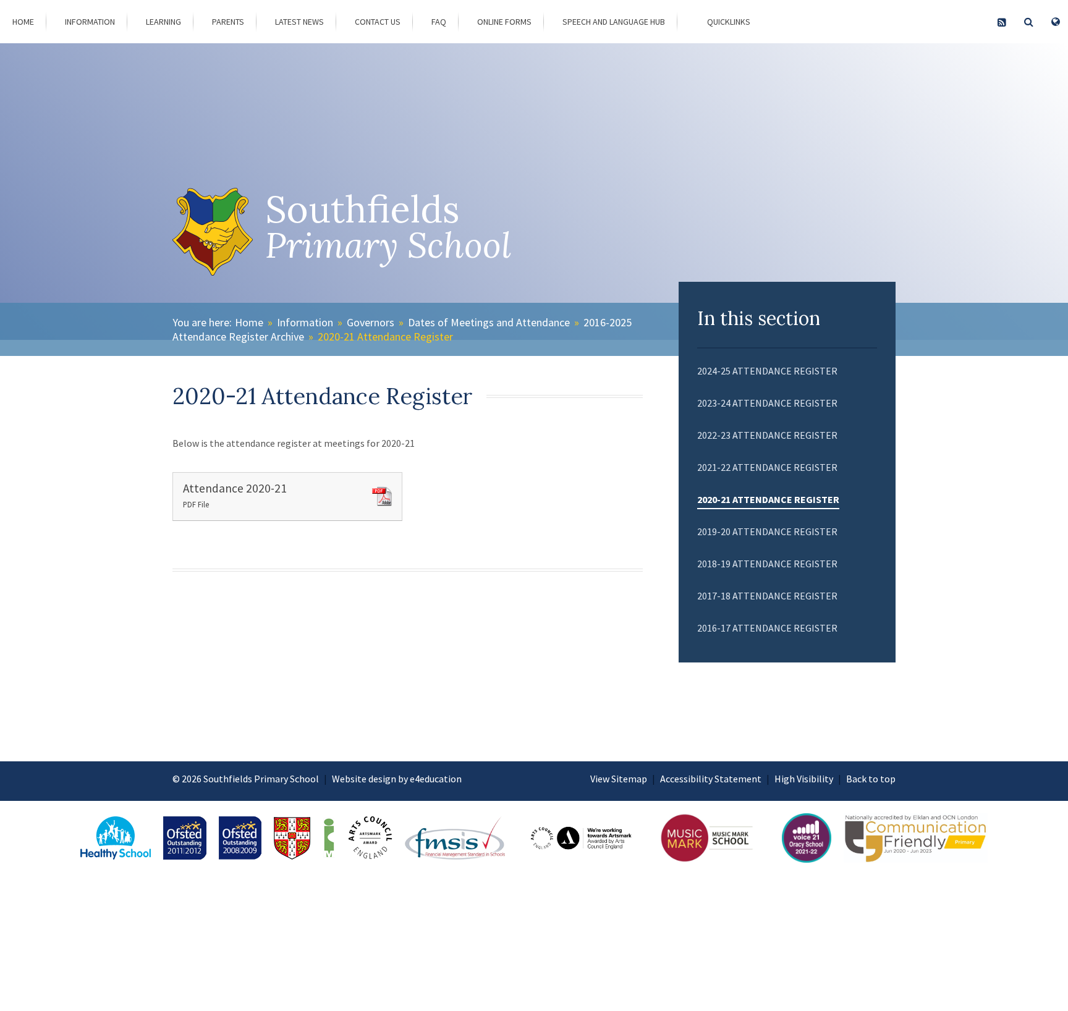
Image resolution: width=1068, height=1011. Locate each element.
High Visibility (803, 778)
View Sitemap (618, 778)
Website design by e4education (397, 778)
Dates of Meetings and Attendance (489, 322)
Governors (370, 322)
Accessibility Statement (710, 778)
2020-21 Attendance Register (385, 336)
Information (305, 322)
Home (249, 322)
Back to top (871, 778)
